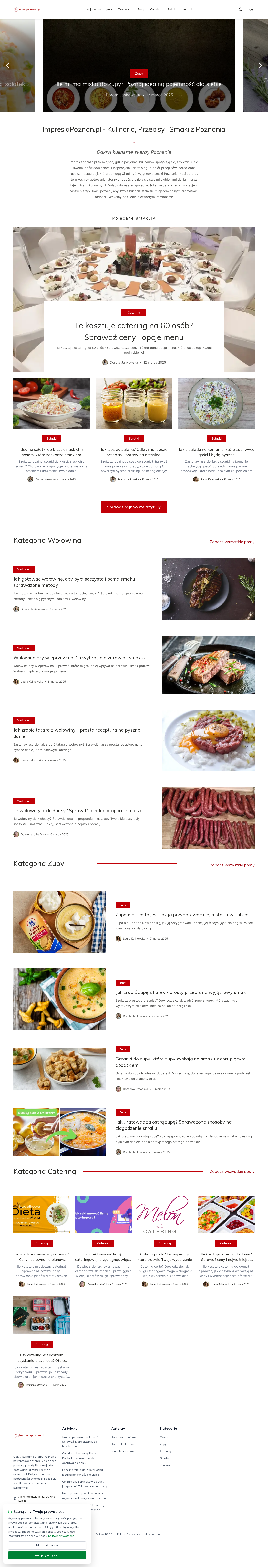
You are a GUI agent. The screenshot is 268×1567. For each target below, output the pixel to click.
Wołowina (124, 9)
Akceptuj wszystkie (47, 1555)
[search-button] (241, 9)
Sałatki (172, 9)
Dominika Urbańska (123, 1437)
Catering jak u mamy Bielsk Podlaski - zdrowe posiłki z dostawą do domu (79, 1458)
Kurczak (188, 9)
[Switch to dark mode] (251, 9)
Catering (155, 9)
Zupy (141, 9)
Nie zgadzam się (47, 1545)
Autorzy (118, 1428)
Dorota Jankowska (123, 1444)
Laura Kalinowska (122, 1451)
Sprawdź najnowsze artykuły (134, 506)
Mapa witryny (152, 1534)
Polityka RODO (104, 1534)
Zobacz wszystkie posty (232, 541)
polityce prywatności (61, 1536)
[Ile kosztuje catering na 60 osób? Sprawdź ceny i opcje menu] (133, 299)
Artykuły (69, 1428)
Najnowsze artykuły (99, 9)
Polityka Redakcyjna (128, 1534)
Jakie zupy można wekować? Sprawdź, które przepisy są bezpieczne (80, 1441)
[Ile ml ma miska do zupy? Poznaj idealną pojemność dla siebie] (134, 65)
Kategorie (168, 1428)
